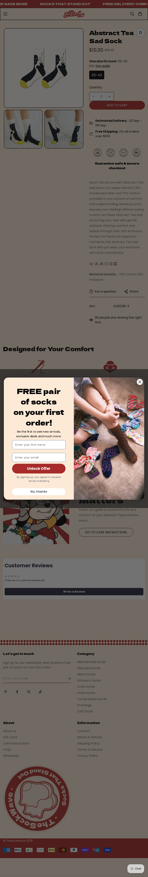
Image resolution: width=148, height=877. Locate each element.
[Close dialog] (140, 382)
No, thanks (38, 492)
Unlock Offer (38, 468)
